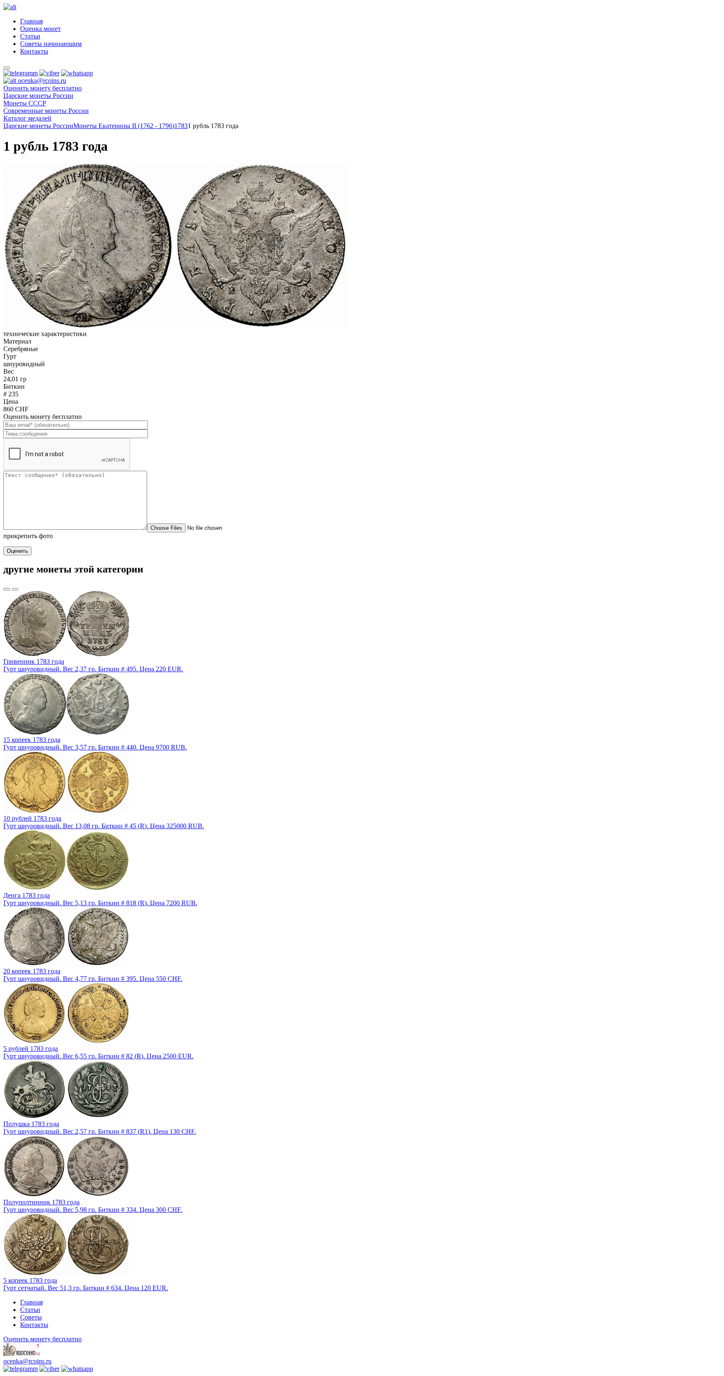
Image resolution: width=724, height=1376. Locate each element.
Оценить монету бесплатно (42, 88)
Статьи (30, 36)
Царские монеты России (38, 125)
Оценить (17, 551)
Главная (31, 21)
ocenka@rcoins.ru (27, 1361)
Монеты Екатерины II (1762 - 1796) (123, 125)
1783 (181, 125)
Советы (31, 1317)
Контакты (34, 51)
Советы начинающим (51, 43)
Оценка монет (40, 28)
